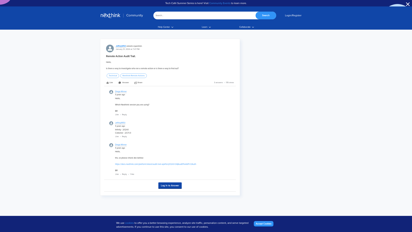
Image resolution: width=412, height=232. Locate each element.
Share (139, 82)
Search (266, 15)
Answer (125, 82)
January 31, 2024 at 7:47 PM (128, 49)
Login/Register (293, 15)
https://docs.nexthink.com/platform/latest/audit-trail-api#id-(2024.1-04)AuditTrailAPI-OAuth (155, 164)
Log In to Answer (170, 185)
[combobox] (214, 15)
